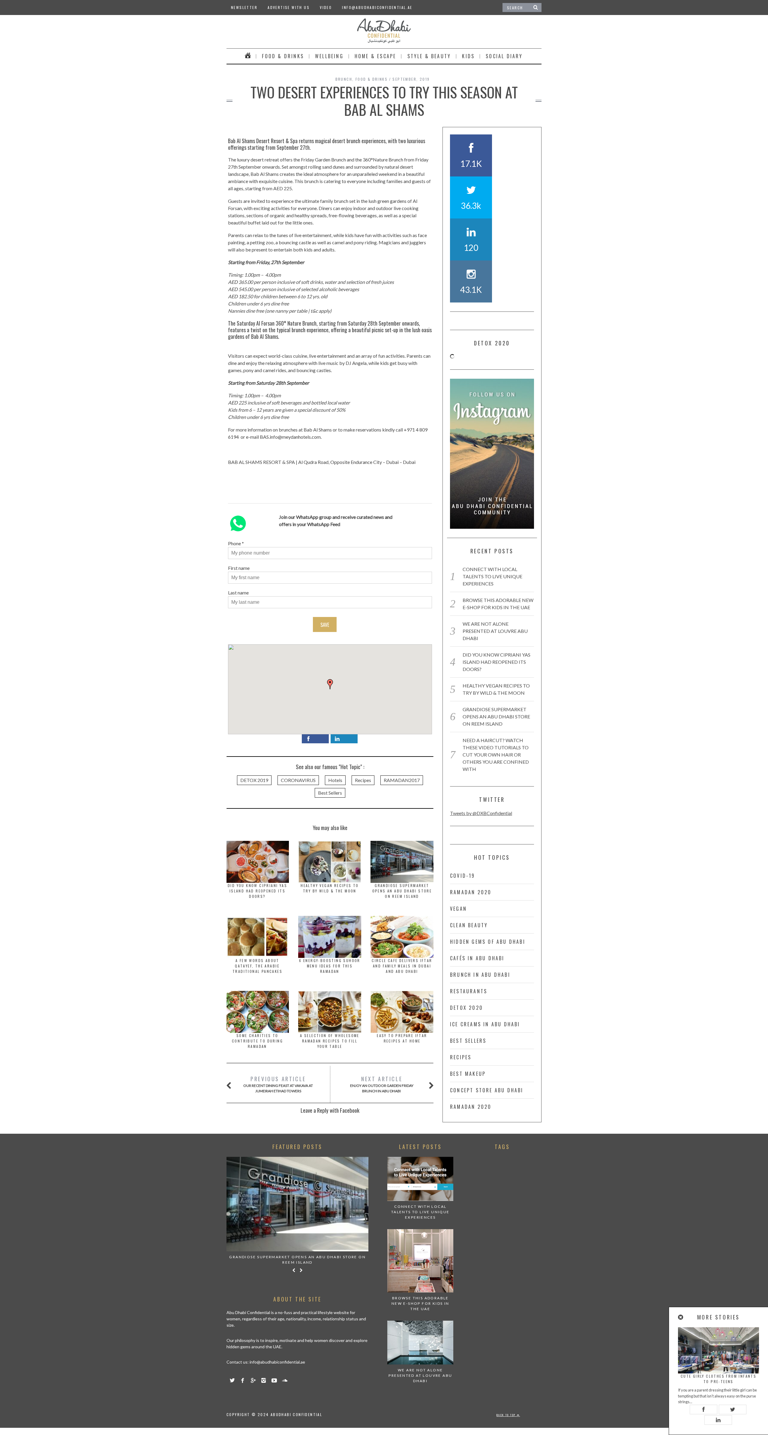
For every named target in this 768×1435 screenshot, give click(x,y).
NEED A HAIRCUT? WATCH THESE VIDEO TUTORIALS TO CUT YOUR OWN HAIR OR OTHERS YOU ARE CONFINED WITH (496, 754)
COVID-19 (462, 875)
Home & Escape (375, 56)
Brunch (343, 79)
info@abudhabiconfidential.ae (377, 7)
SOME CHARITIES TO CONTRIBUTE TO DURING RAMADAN (257, 1041)
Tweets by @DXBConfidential (481, 813)
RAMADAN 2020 (470, 892)
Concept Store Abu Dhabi (487, 1090)
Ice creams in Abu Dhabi (485, 1024)
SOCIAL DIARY (504, 56)
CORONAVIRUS (298, 780)
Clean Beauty (469, 925)
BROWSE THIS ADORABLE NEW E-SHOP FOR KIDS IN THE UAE (420, 1303)
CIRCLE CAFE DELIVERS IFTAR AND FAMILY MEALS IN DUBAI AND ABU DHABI (402, 966)
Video (326, 7)
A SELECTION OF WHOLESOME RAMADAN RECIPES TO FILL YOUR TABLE (329, 1041)
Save (324, 624)
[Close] (681, 1317)
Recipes (363, 780)
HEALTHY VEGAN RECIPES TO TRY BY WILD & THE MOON (330, 888)
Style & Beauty (429, 56)
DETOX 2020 (466, 1007)
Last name (238, 592)
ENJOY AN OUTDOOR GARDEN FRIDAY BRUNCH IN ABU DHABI (381, 1084)
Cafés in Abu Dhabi (477, 958)
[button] (330, 684)
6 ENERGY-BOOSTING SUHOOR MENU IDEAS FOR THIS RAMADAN (329, 966)
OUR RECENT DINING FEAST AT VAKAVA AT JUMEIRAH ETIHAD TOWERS (278, 1084)
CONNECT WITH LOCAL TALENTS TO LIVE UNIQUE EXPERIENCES (492, 576)
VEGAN (458, 908)
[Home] (248, 56)
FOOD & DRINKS (283, 56)
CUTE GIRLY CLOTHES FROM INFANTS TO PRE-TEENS (718, 1378)
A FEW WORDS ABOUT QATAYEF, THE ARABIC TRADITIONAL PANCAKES (257, 966)
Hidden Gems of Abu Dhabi (487, 941)
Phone (234, 543)
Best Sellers (330, 793)
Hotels (335, 780)
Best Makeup (468, 1073)
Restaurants (468, 991)
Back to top (506, 1415)
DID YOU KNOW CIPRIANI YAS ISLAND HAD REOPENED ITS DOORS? (257, 891)
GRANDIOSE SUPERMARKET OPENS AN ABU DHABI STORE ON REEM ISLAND (402, 891)
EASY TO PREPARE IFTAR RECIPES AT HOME (402, 1038)
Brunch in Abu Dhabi (480, 974)
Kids (468, 56)
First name (239, 568)
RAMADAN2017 (402, 780)
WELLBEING (329, 56)
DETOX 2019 (254, 780)
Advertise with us (289, 7)
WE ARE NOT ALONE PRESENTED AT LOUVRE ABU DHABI (495, 631)
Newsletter (244, 7)
